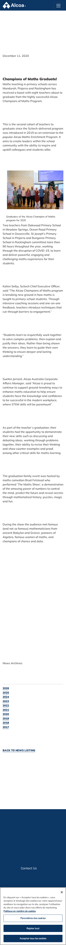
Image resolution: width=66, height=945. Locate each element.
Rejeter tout (33, 928)
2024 (6, 697)
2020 (6, 714)
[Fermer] (62, 892)
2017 (6, 727)
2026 (6, 688)
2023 (6, 701)
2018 (6, 722)
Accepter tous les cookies (33, 938)
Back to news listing (19, 750)
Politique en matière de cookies (20, 911)
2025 (6, 692)
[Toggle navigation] (58, 5)
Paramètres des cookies (33, 918)
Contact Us (29, 868)
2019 (6, 718)
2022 (6, 705)
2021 (6, 710)
